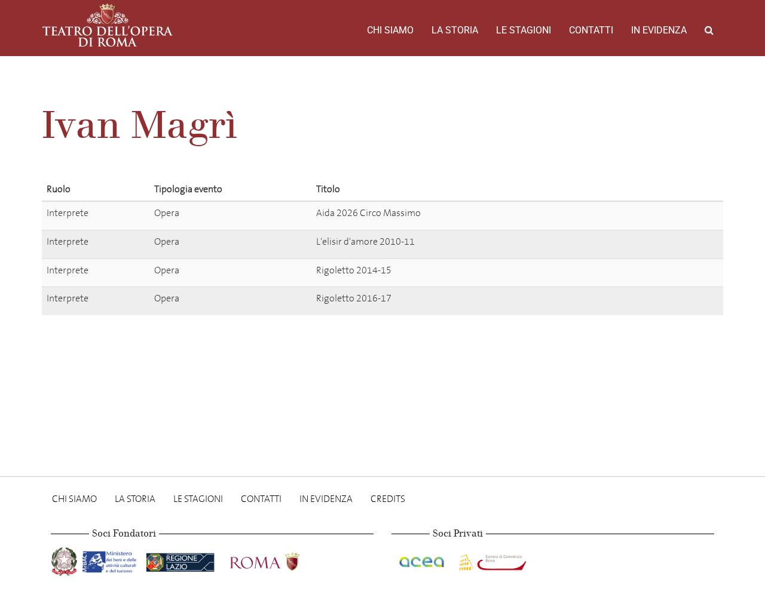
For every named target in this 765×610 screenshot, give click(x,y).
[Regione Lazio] (181, 559)
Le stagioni (523, 30)
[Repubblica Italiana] (65, 559)
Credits (388, 498)
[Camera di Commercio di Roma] (491, 559)
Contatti (591, 30)
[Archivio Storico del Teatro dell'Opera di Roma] (107, 25)
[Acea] (422, 559)
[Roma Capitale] (280, 559)
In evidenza (659, 30)
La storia (455, 30)
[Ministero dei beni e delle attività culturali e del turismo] (111, 559)
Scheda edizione (636, 215)
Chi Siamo (390, 30)
